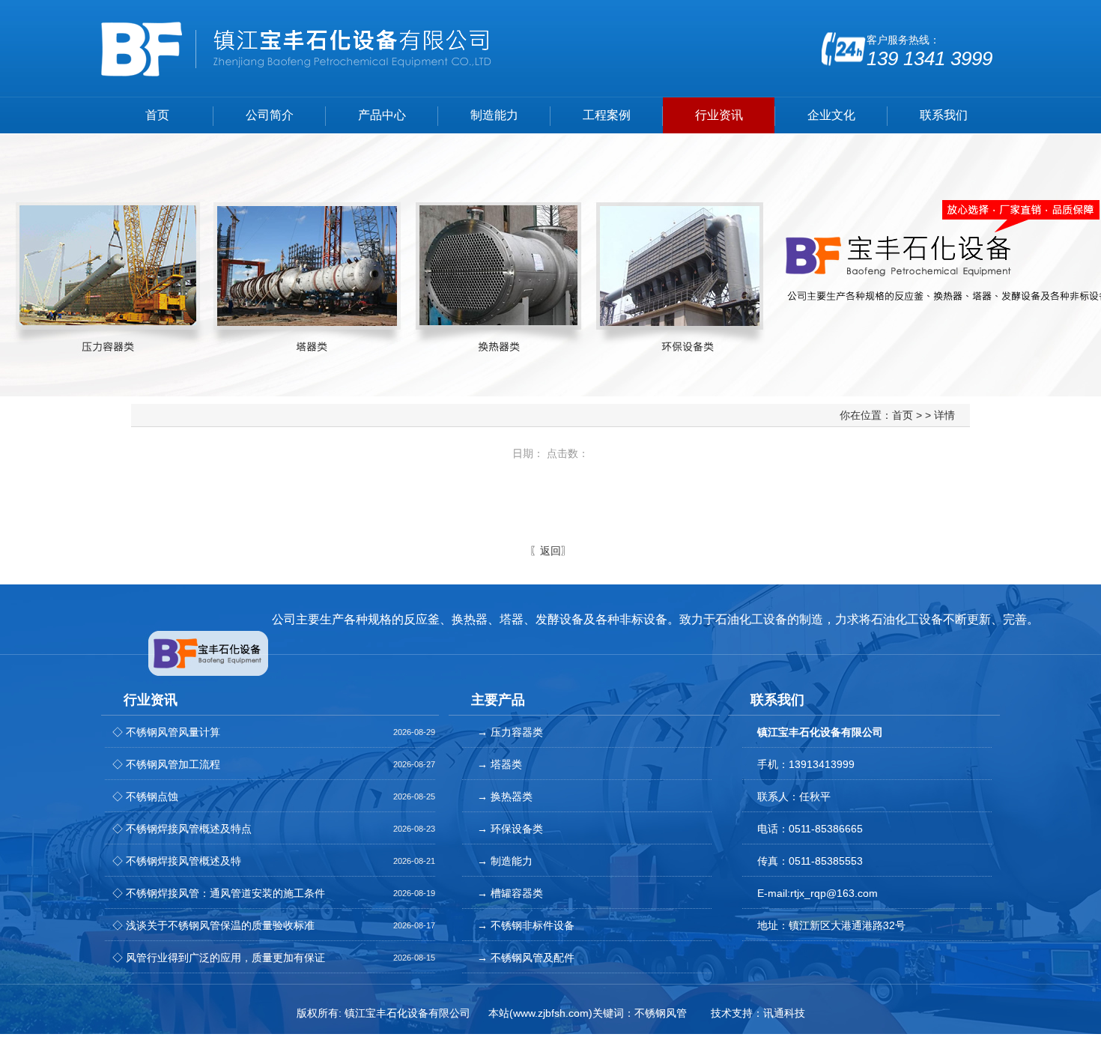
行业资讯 (719, 115)
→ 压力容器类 (510, 732)
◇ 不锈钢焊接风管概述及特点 (182, 829)
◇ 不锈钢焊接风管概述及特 (176, 861)
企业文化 (831, 115)
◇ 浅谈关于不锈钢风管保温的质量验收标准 (213, 925)
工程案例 (607, 115)
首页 (157, 115)
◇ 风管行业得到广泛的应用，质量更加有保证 (218, 958)
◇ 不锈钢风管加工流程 (166, 764)
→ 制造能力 (505, 861)
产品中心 (382, 115)
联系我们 (944, 115)
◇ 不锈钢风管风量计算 (166, 732)
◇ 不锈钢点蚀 (145, 796)
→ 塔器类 (499, 764)
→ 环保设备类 (510, 829)
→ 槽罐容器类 (510, 893)
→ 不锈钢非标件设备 (525, 925)
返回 (550, 551)
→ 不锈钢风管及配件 (525, 958)
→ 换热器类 (505, 796)
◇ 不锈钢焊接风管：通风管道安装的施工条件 (218, 893)
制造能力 (494, 115)
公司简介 (270, 115)
